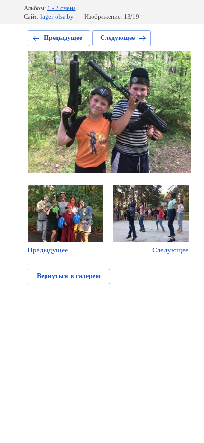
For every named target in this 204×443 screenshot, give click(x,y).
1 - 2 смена (61, 7)
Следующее (117, 37)
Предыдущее (63, 37)
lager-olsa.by (57, 16)
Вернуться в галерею (69, 275)
